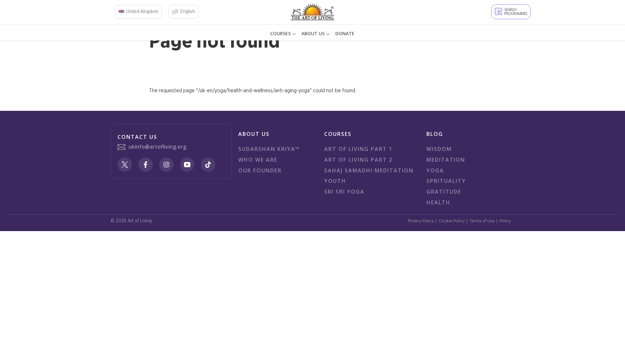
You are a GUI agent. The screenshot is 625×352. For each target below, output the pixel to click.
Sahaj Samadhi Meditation (368, 170)
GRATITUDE (443, 191)
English (187, 11)
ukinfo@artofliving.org (157, 146)
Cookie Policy (452, 221)
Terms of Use (482, 221)
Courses (280, 33)
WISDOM (439, 149)
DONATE (344, 33)
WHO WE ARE (257, 159)
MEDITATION (445, 159)
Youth (335, 180)
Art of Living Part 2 (358, 159)
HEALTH (438, 202)
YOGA (435, 170)
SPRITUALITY (446, 180)
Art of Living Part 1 (358, 149)
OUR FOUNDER (260, 170)
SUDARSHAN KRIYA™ (269, 149)
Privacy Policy (421, 221)
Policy (505, 221)
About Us (313, 33)
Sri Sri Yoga (344, 191)
